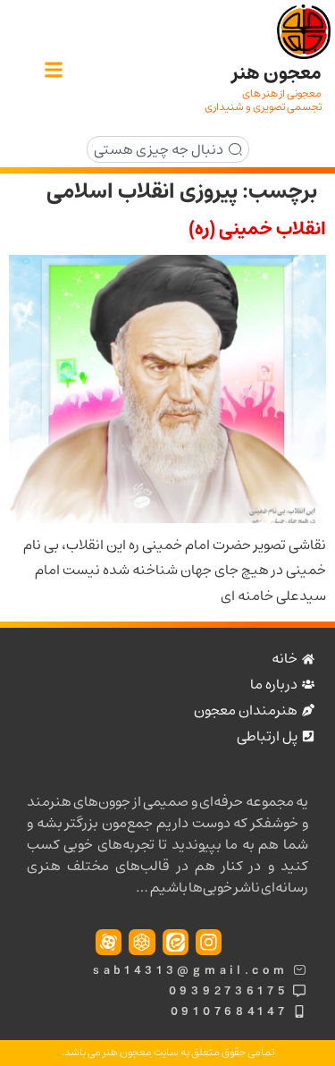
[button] (53, 70)
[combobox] (168, 149)
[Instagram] (209, 942)
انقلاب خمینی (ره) (257, 228)
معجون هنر (277, 72)
